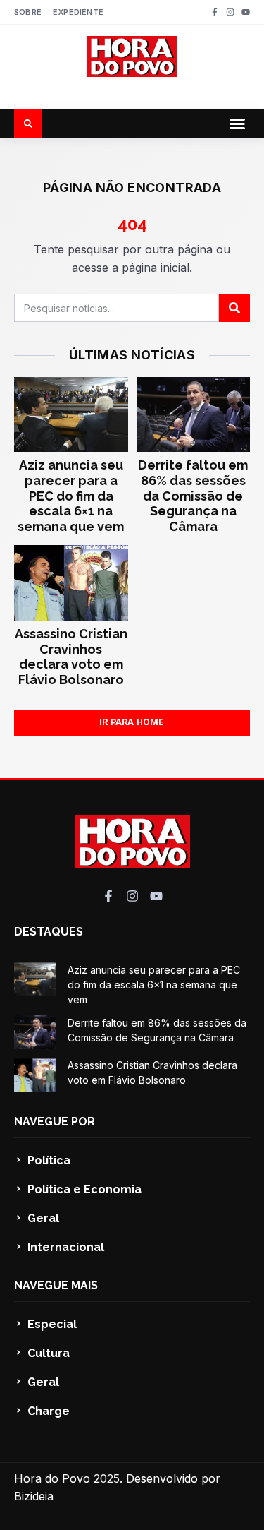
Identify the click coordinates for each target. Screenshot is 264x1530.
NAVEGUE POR (54, 1121)
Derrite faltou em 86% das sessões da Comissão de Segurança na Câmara (193, 495)
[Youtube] (245, 12)
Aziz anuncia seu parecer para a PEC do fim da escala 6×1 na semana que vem (71, 495)
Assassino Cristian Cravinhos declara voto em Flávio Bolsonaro (71, 656)
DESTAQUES (48, 931)
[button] (237, 123)
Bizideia (34, 1496)
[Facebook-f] (214, 12)
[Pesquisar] (234, 308)
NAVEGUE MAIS (56, 1285)
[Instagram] (230, 12)
